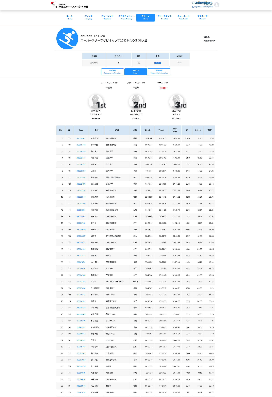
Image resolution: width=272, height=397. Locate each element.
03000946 (81, 314)
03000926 (81, 151)
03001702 (81, 282)
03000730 (81, 171)
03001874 (81, 262)
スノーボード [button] (183, 17)
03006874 (81, 210)
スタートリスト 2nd (136, 83)
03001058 (81, 203)
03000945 (81, 197)
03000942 (81, 138)
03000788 (81, 347)
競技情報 (159, 72)
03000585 (81, 301)
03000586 (81, 249)
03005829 (81, 269)
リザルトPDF (163, 83)
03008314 (81, 334)
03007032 (81, 256)
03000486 (81, 308)
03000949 (81, 386)
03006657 (81, 236)
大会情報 (112, 72)
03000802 (81, 216)
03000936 (81, 366)
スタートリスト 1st (109, 83)
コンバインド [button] (107, 17)
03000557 (81, 164)
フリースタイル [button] (164, 17)
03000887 (81, 340)
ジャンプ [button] (89, 17)
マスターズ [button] (202, 17)
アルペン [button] (145, 17)
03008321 (81, 295)
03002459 (81, 145)
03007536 (81, 360)
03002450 (81, 184)
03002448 (81, 158)
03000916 (81, 321)
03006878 (81, 379)
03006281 (81, 327)
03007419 (81, 392)
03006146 (81, 223)
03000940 (81, 229)
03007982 (81, 353)
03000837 (81, 242)
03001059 (81, 177)
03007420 (81, 288)
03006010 (81, 373)
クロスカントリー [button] (126, 17)
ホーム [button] (70, 17)
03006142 (81, 275)
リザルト (135, 72)
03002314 (81, 190)
